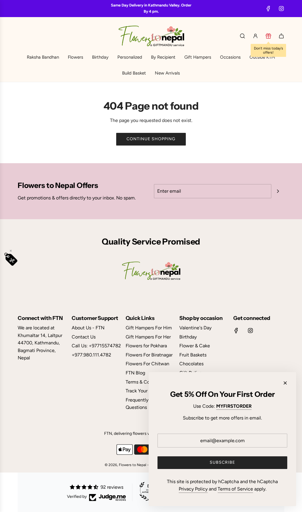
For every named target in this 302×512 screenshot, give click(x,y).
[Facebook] (268, 8)
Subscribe (222, 462)
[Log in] (255, 35)
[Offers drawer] (268, 35)
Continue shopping (151, 138)
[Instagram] (281, 8)
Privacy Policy (193, 489)
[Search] (242, 35)
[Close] (285, 382)
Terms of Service (235, 489)
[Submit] (277, 191)
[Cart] (281, 35)
